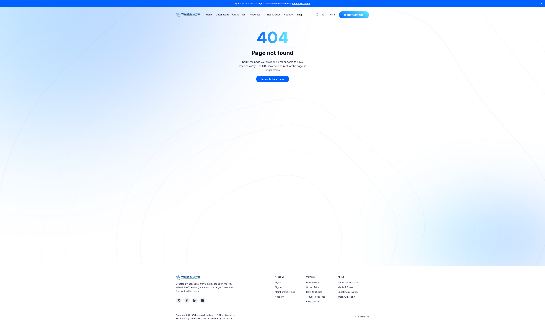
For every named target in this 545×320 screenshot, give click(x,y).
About (287, 14)
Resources (254, 14)
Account (279, 296)
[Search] (317, 14)
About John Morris (348, 282)
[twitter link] (179, 300)
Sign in (332, 14)
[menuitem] (209, 15)
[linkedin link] (195, 300)
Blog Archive (273, 14)
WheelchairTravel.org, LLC (205, 315)
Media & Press (345, 287)
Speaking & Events (348, 291)
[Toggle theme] (323, 14)
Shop (300, 14)
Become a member (353, 14)
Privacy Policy (182, 318)
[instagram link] (203, 300)
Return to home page (272, 79)
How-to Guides (314, 291)
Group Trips (238, 14)
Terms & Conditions (200, 318)
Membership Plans (285, 291)
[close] (541, 3)
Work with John (346, 296)
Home (209, 14)
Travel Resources (315, 296)
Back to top (363, 316)
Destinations (222, 14)
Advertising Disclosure (221, 318)
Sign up (279, 287)
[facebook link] (187, 300)
